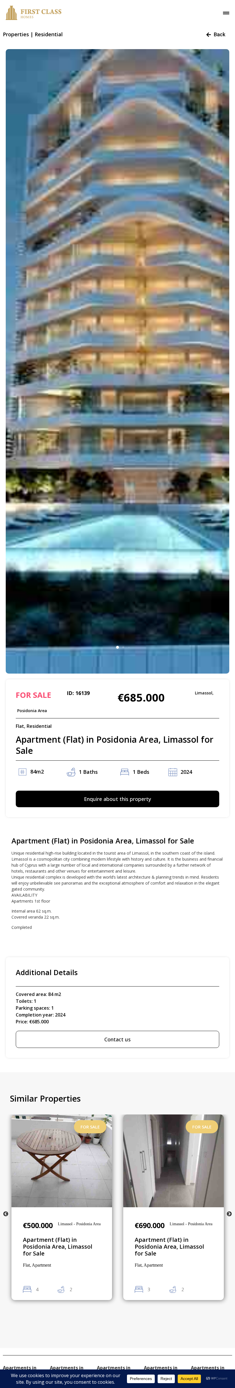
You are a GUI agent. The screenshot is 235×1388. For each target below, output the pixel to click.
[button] (117, 647)
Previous (6, 1214)
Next (229, 1214)
